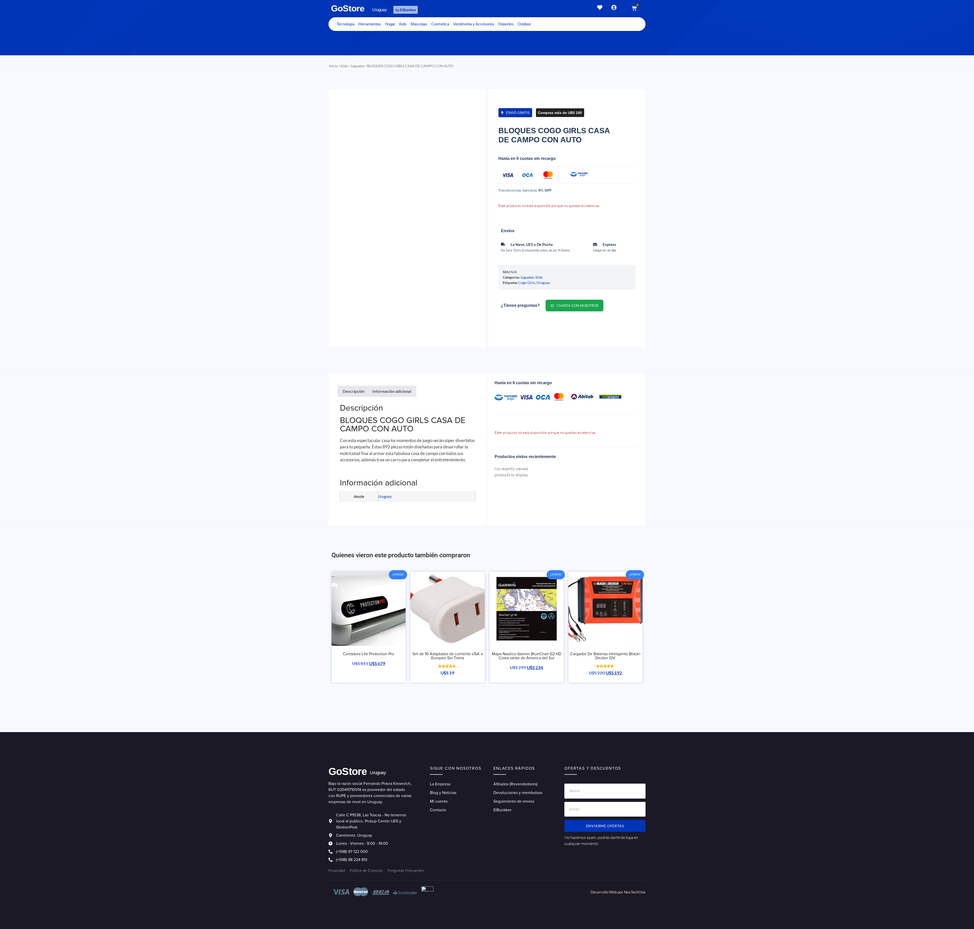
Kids (403, 24)
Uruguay (543, 282)
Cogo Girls (526, 282)
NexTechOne (635, 892)
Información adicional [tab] (391, 391)
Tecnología (345, 24)
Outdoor (524, 24)
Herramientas (369, 24)
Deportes (506, 24)
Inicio (333, 66)
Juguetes (357, 66)
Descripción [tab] (353, 391)
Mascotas (419, 24)
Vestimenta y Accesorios (473, 24)
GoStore (347, 8)
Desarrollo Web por (607, 892)
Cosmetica (440, 24)
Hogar (390, 24)
